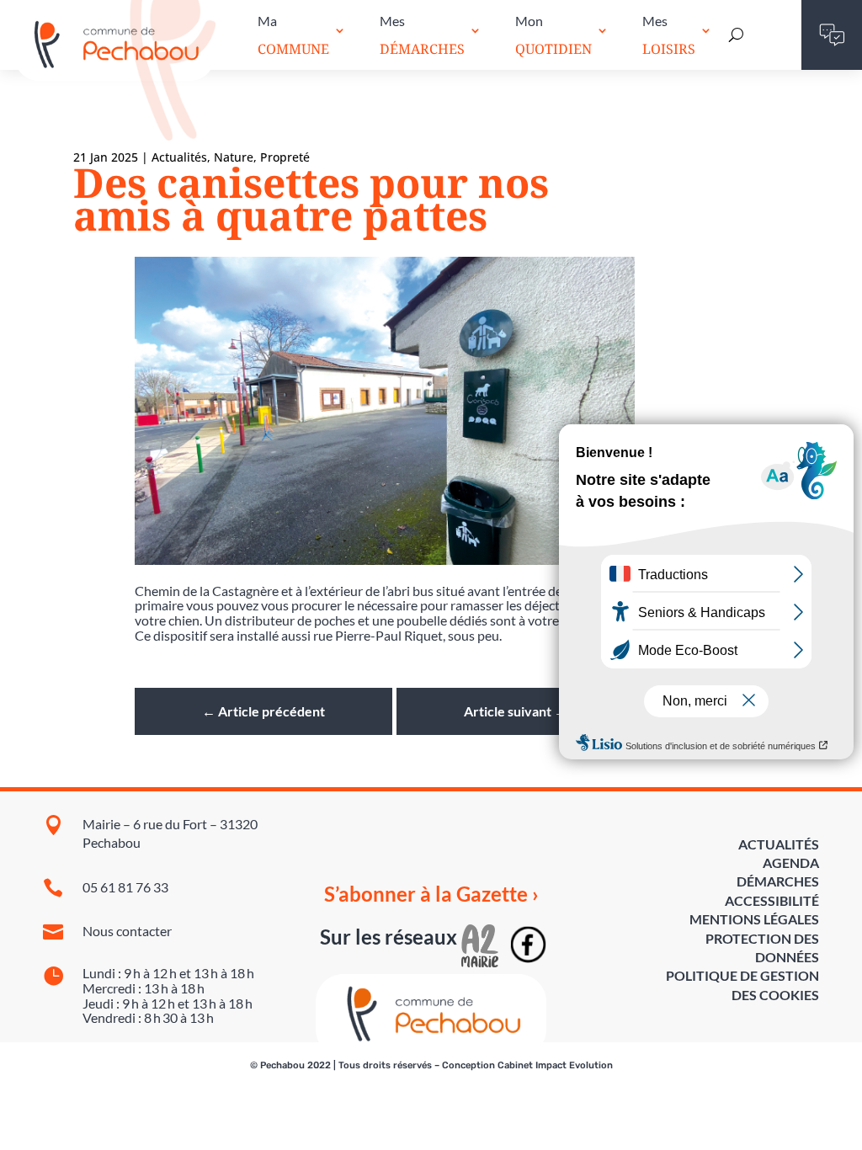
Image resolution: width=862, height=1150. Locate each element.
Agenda (791, 862)
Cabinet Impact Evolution (555, 1065)
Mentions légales (754, 919)
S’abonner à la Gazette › (431, 894)
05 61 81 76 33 (125, 887)
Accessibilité (772, 900)
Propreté (285, 157)
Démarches (778, 881)
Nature (233, 157)
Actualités (778, 844)
